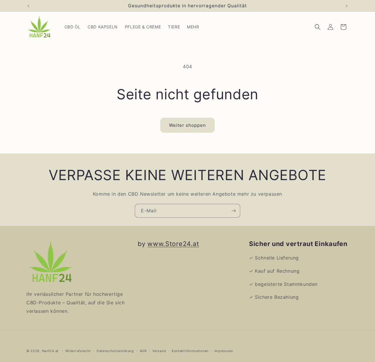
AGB (143, 351)
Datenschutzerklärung (115, 351)
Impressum (223, 351)
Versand (159, 351)
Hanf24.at (50, 351)
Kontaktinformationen (190, 351)
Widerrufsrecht (78, 351)
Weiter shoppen (187, 125)
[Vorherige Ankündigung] (28, 5)
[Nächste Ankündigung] (346, 5)
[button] (317, 27)
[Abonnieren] (233, 211)
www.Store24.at (173, 243)
